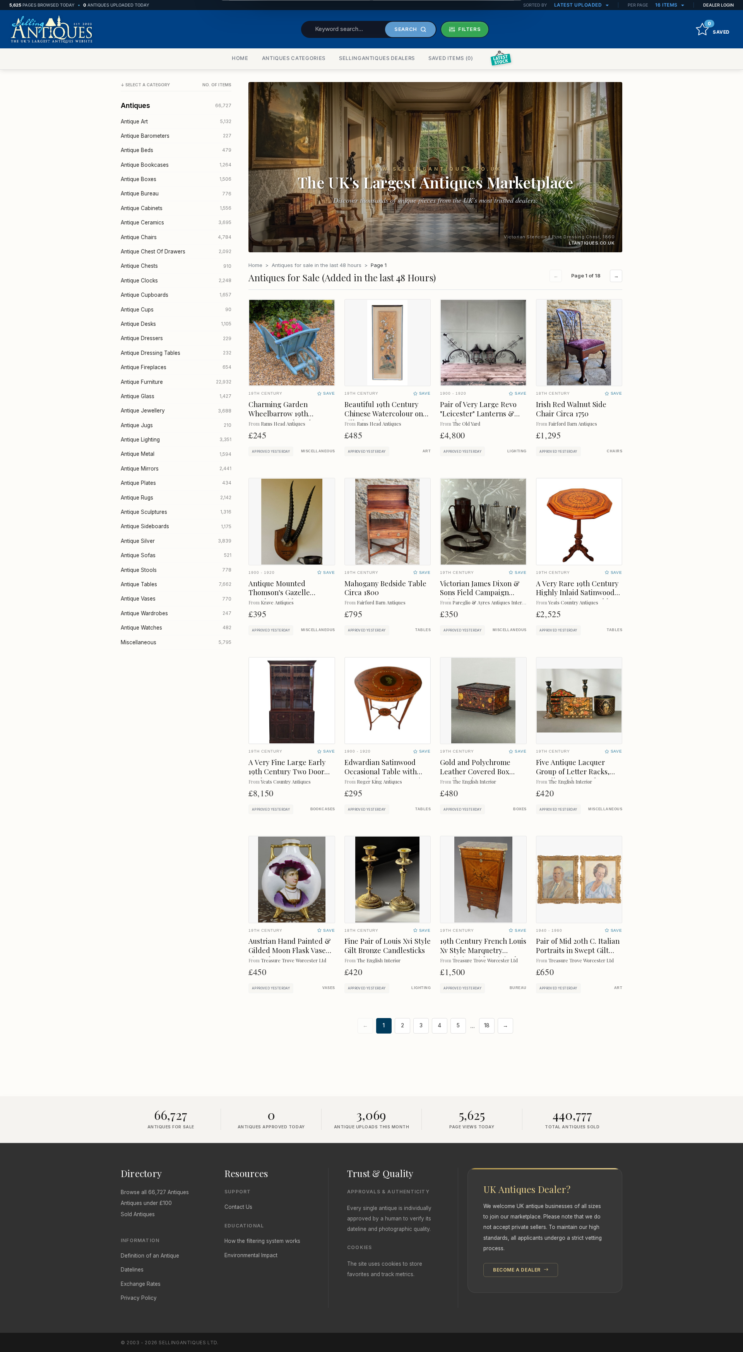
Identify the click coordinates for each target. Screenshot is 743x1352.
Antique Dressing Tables (176, 353)
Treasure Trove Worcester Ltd (293, 960)
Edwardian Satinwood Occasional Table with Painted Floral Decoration (386, 771)
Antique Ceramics (176, 222)
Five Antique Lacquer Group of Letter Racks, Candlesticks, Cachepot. (575, 771)
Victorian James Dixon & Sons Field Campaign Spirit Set (480, 592)
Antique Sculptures (176, 512)
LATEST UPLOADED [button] (578, 5)
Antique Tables (176, 584)
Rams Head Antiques (283, 423)
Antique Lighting (176, 439)
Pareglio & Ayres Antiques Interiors (491, 602)
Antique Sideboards (176, 526)
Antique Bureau (176, 193)
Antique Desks (176, 324)
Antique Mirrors (176, 468)
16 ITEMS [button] (667, 5)
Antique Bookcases (176, 165)
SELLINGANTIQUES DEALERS (377, 58)
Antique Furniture (176, 382)
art (427, 451)
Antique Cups (176, 309)
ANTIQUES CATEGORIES (293, 58)
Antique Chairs (176, 237)
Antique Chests (176, 266)
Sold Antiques (138, 1214)
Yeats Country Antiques (573, 602)
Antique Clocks (176, 280)
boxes (519, 809)
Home (255, 265)
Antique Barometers (176, 136)
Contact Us (238, 1207)
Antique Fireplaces (176, 367)
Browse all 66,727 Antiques (155, 1192)
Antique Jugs (176, 425)
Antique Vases (176, 599)
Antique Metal (176, 454)
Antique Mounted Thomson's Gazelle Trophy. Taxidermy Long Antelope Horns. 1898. (288, 597)
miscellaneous (318, 451)
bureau (518, 988)
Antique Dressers (176, 338)
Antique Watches (176, 628)
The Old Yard (466, 423)
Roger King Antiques (379, 781)
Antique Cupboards (176, 295)
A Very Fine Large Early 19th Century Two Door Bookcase (286, 771)
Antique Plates (176, 483)
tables (423, 630)
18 (487, 1025)
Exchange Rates (141, 1284)
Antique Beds (176, 150)
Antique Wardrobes (176, 613)
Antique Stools (176, 570)
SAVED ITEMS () (450, 58)
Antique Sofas (176, 555)
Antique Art (176, 121)
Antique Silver (176, 541)
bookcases (322, 809)
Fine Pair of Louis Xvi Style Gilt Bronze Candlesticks (387, 945)
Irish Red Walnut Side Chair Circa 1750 (571, 408)
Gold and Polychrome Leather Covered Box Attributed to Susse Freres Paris (482, 776)
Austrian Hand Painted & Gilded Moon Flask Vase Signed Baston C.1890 (289, 950)
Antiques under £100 (146, 1203)
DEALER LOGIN (718, 5)
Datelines (132, 1269)
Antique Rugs (176, 498)
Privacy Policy (139, 1298)
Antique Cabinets (176, 208)
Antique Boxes (176, 179)
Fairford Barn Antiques (572, 423)
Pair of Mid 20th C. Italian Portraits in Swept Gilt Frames (578, 950)
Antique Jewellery (176, 410)
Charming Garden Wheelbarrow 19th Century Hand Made (281, 413)
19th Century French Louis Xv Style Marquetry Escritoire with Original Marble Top (483, 955)
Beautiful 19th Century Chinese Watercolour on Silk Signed (383, 413)
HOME (240, 58)
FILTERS (469, 29)
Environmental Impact (250, 1255)
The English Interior (474, 781)
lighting (517, 451)
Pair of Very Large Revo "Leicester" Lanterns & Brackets (478, 413)
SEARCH (405, 29)
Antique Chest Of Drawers (176, 251)
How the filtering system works (262, 1241)
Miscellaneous (176, 642)
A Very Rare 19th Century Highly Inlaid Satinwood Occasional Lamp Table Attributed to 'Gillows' (577, 597)
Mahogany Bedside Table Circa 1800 (385, 587)
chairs (614, 451)
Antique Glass (176, 396)
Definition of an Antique (150, 1256)
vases (328, 988)
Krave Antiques (277, 602)
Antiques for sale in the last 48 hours (316, 265)
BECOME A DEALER (517, 1270)
